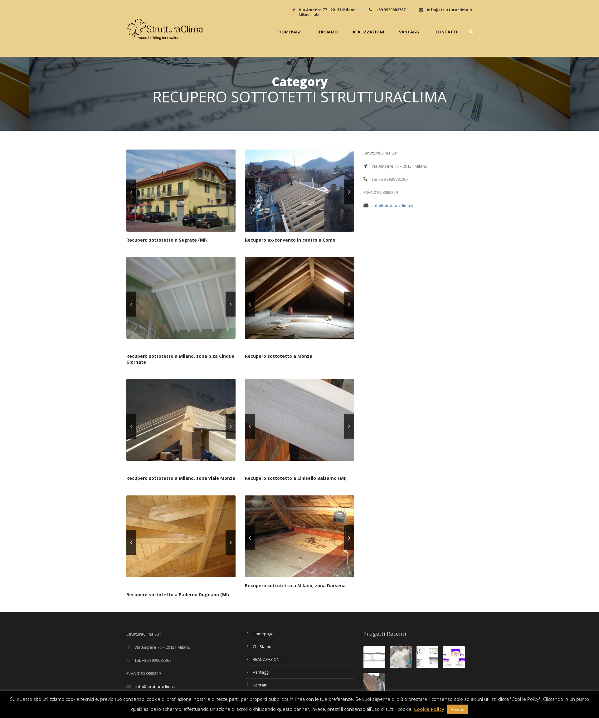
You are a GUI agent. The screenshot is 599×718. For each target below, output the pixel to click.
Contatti (446, 32)
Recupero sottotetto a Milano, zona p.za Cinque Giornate (180, 359)
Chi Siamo (327, 32)
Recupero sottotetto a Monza (278, 356)
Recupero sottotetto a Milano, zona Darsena (295, 585)
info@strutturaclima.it (393, 205)
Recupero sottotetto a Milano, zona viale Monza (180, 478)
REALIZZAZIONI (368, 32)
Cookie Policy (429, 709)
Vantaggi (410, 32)
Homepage (289, 32)
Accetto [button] (458, 709)
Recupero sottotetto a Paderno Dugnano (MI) (177, 595)
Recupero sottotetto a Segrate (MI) (166, 240)
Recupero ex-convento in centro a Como (290, 240)
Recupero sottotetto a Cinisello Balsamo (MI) (296, 478)
